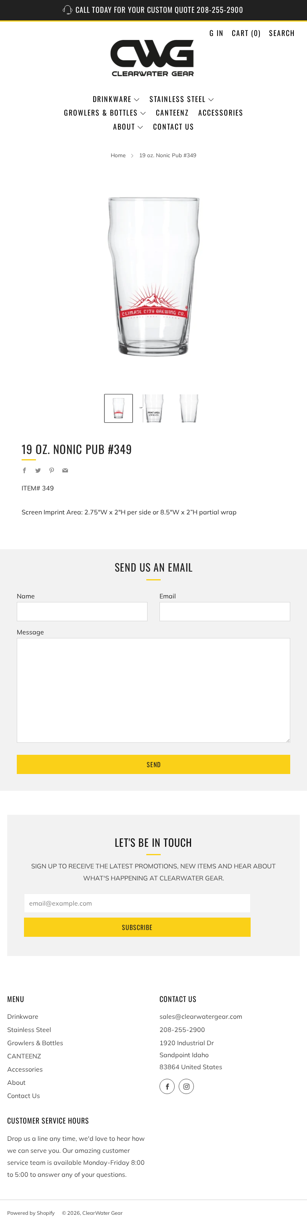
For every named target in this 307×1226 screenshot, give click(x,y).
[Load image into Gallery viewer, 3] (188, 408)
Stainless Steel (178, 99)
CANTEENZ (172, 112)
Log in (212, 33)
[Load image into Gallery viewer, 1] (118, 408)
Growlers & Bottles (101, 112)
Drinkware (112, 99)
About (124, 126)
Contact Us (173, 126)
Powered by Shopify (31, 1213)
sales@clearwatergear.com (200, 1016)
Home (118, 155)
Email (167, 596)
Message (30, 632)
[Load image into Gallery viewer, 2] (153, 408)
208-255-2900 (182, 1030)
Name (26, 596)
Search (282, 33)
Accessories (220, 112)
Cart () (246, 33)
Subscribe (137, 927)
